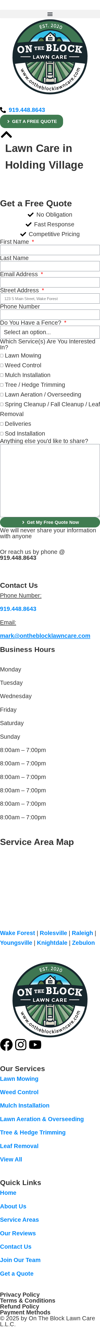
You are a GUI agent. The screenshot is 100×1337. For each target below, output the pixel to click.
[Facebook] (6, 1044)
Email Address (19, 274)
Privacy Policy (20, 1294)
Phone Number (20, 307)
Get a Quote (17, 1273)
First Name (15, 242)
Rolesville (53, 933)
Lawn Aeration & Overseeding (42, 1119)
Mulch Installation (28, 375)
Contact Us (16, 1246)
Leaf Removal (19, 1146)
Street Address (20, 290)
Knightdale (52, 942)
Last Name (14, 258)
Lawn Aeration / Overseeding (43, 394)
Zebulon (83, 942)
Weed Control (23, 365)
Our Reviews (18, 1233)
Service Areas (19, 1219)
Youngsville (16, 942)
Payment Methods (25, 1312)
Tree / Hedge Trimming (35, 384)
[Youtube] (35, 1044)
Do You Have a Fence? (31, 323)
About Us (13, 1206)
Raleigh (82, 933)
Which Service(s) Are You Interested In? (47, 344)
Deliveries (18, 423)
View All (11, 1159)
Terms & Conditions (27, 1300)
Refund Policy (19, 1306)
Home (8, 1192)
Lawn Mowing (23, 355)
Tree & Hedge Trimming (33, 1132)
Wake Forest (17, 933)
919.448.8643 (18, 557)
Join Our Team (20, 1260)
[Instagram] (20, 1044)
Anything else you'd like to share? (44, 441)
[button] (50, 14)
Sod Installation (25, 433)
